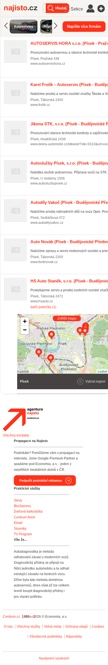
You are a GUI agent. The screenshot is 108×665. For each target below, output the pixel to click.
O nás (8, 626)
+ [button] (25, 321)
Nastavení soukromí (54, 658)
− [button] (25, 329)
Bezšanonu (22, 506)
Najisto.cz (23, 8)
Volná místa (52, 626)
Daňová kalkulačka (28, 511)
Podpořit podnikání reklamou (40, 480)
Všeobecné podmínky (45, 636)
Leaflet (102, 371)
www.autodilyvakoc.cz (46, 223)
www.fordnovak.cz (44, 262)
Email (18, 523)
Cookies (98, 626)
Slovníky (20, 529)
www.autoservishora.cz (47, 64)
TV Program (23, 534)
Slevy (18, 500)
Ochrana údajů (76, 626)
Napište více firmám (84, 26)
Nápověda (74, 636)
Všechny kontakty (16, 435)
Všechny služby (29, 626)
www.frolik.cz (40, 105)
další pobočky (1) (43, 307)
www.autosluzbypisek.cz (48, 183)
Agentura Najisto (23, 419)
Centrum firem (24, 517)
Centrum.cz (11, 617)
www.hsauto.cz (41, 301)
